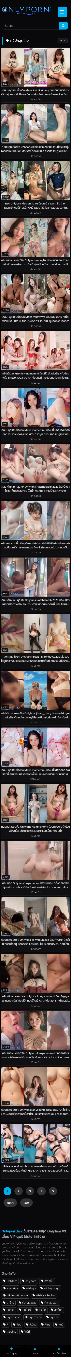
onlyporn (30, 1281)
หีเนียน (32, 1324)
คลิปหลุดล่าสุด (52, 1288)
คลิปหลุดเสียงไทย (45, 1295)
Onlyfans (12, 1281)
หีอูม (19, 1324)
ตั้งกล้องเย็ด (51, 1303)
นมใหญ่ (27, 1310)
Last (26, 1202)
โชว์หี (27, 1331)
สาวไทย (58, 1310)
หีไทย (47, 1324)
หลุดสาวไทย (35, 1317)
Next (10, 1202)
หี (7, 1324)
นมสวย (10, 1310)
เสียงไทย (11, 1331)
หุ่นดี (61, 1324)
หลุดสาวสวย (13, 1317)
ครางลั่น (48, 1281)
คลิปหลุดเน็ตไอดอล (17, 1295)
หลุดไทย (54, 1317)
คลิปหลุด (31, 1288)
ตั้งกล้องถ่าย (29, 1303)
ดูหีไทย (10, 1303)
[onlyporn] (29, 11)
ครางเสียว (12, 1288)
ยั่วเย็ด (42, 1310)
